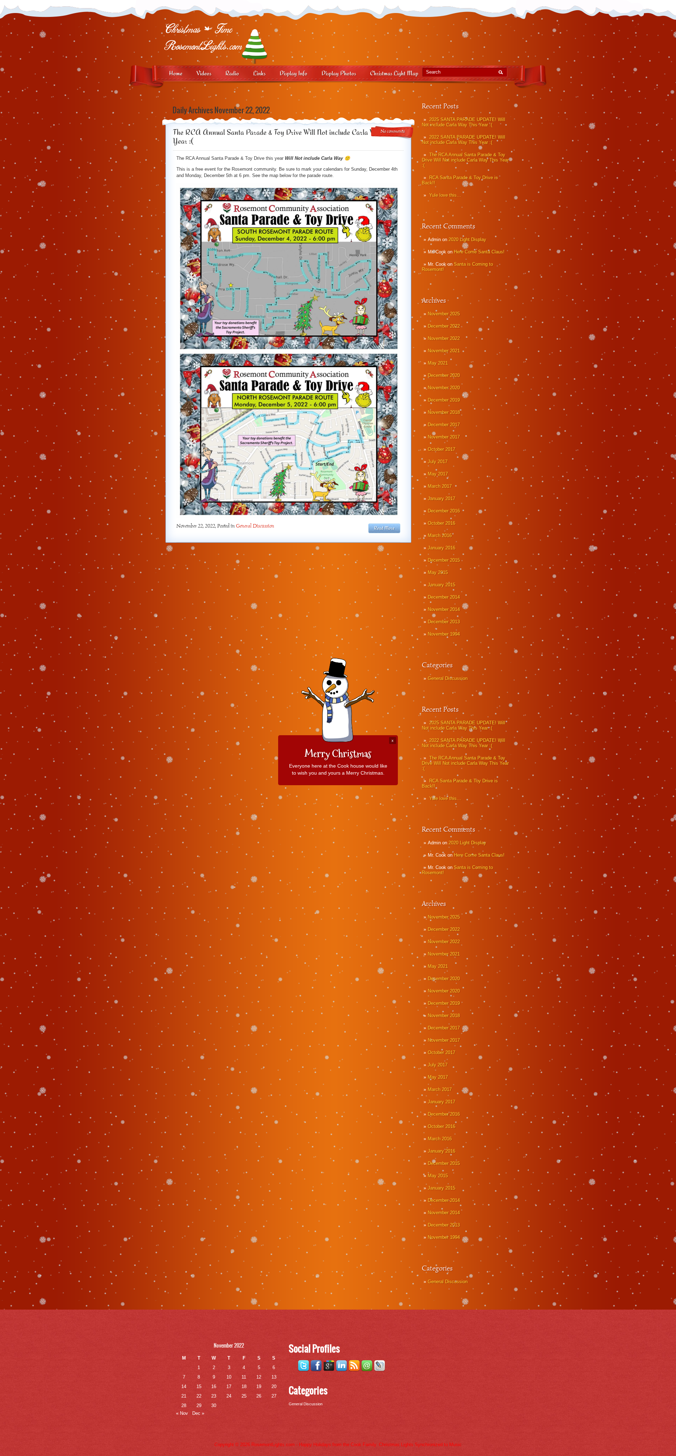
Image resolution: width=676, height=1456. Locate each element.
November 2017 (444, 437)
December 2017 (444, 424)
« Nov (182, 1413)
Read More (384, 528)
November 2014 (444, 609)
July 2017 (437, 461)
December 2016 (444, 510)
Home (175, 73)
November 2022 (444, 338)
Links (259, 73)
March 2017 (440, 486)
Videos (203, 73)
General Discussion (448, 678)
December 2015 (444, 560)
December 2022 (444, 326)
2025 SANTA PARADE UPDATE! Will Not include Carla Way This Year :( (463, 122)
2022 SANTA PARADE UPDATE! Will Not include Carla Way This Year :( (463, 139)
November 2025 (444, 313)
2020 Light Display (467, 239)
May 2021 (438, 363)
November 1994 (444, 634)
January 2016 (441, 547)
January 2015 (441, 584)
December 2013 (444, 621)
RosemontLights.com (273, 1444)
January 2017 (441, 498)
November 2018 (444, 412)
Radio (232, 73)
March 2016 (440, 535)
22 (198, 1396)
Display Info (293, 73)
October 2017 (441, 449)
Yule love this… (445, 195)
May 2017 (438, 474)
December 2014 (444, 597)
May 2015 (438, 572)
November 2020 (444, 387)
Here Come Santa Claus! (479, 251)
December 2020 (444, 375)
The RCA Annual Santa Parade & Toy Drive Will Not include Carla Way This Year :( (465, 160)
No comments (393, 131)
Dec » (198, 1413)
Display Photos (338, 73)
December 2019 (444, 400)
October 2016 (441, 523)
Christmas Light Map (394, 73)
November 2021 (444, 350)
